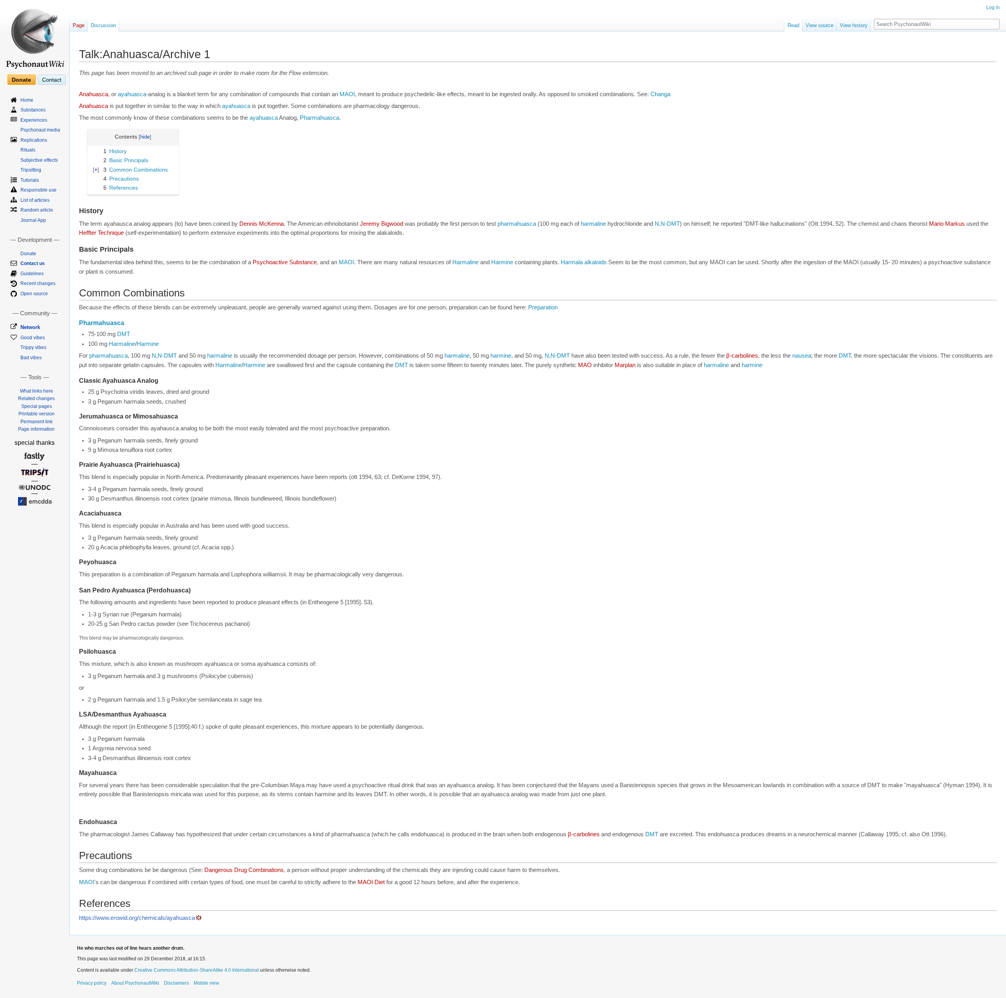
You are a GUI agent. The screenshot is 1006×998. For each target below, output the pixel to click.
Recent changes (37, 283)
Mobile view (206, 983)
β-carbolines (742, 356)
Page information (36, 429)
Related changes (36, 398)
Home (26, 100)
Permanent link (36, 421)
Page (78, 25)
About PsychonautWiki (135, 983)
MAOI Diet (371, 882)
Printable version (36, 414)
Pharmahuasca (319, 118)
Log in (993, 7)
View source (819, 25)
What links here (36, 391)
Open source (34, 293)
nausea (801, 356)
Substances (33, 110)
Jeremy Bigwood (381, 224)
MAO (585, 365)
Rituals (27, 150)
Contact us (32, 263)
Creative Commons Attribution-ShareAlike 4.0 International (196, 970)
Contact (51, 80)
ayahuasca (132, 94)
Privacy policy (91, 983)
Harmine (502, 262)
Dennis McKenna (261, 224)
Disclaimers (176, 983)
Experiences (33, 120)
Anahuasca (93, 94)
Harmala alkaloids (584, 262)
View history (854, 25)
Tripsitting (30, 170)
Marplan (625, 365)
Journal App (33, 220)
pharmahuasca (516, 224)
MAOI (347, 94)
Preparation (543, 307)
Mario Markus (947, 224)
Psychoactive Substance (285, 262)
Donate (21, 80)
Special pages (36, 406)
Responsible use (38, 190)
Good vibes (32, 337)
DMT (123, 334)
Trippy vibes (33, 347)
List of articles (35, 200)
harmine (500, 356)
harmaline (593, 224)
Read (793, 25)
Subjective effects (39, 160)
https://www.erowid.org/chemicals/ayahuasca (137, 918)
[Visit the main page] (34, 35)
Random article (36, 210)
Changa (660, 94)
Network (30, 327)
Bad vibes (31, 357)
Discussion (103, 25)
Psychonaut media (40, 130)
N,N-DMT (667, 224)
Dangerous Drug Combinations (244, 870)
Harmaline (465, 262)
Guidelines (32, 273)
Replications (33, 140)
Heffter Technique (101, 233)
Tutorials (29, 180)
